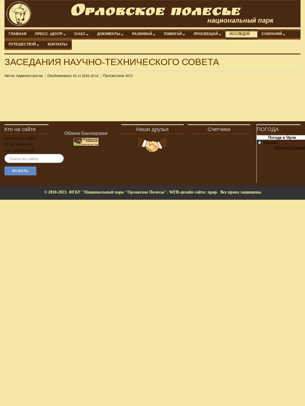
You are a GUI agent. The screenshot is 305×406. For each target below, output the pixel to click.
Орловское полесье (155, 14)
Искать (20, 171)
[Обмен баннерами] (86, 141)
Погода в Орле (282, 137)
